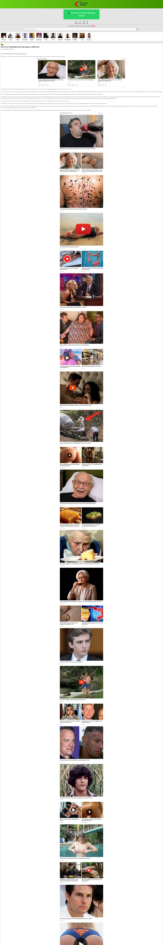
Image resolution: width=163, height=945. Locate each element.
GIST (87, 23)
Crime (2, 44)
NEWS (69, 26)
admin (6, 49)
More (93, 26)
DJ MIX (85, 26)
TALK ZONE (81, 26)
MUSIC (80, 23)
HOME (76, 23)
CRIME (77, 26)
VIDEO (83, 23)
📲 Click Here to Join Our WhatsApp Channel (81, 14)
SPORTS (89, 26)
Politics (73, 26)
